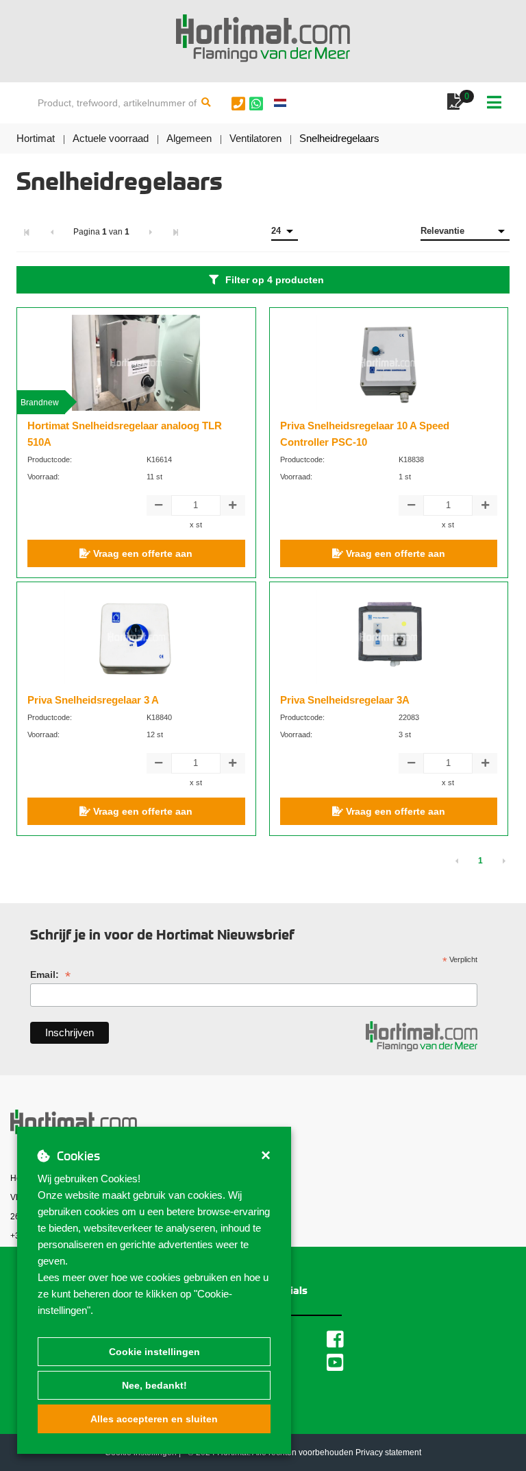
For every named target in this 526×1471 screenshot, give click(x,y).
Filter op (274, 279)
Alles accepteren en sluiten (154, 1418)
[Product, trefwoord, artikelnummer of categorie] (206, 102)
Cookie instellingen (154, 1351)
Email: (50, 974)
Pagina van (101, 232)
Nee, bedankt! (154, 1385)
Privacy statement (388, 1452)
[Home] (263, 38)
